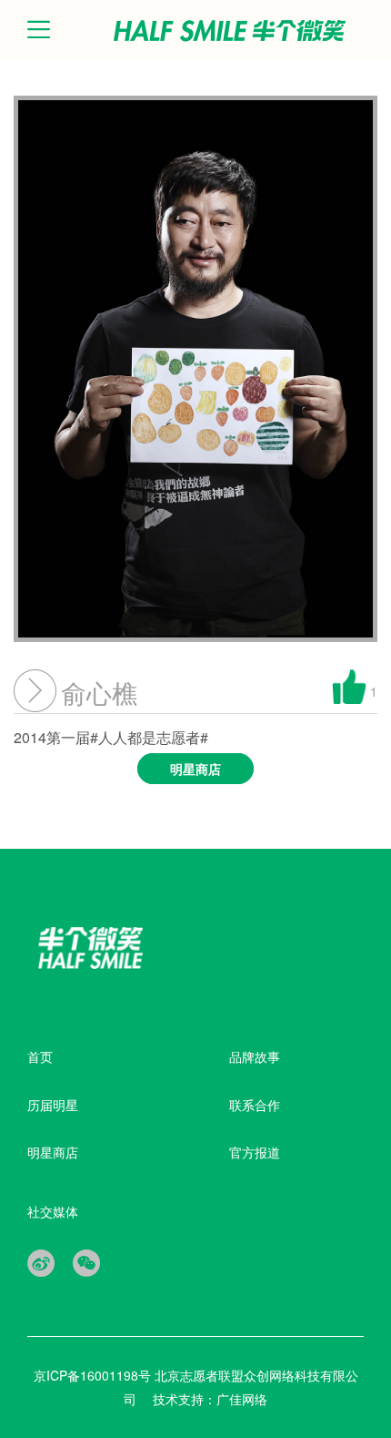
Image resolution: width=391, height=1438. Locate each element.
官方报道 (254, 1152)
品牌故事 (254, 1056)
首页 (40, 1056)
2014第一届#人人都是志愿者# (117, 752)
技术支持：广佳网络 (210, 1399)
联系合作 (254, 1105)
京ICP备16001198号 (94, 1375)
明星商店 (52, 1152)
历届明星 (52, 1105)
